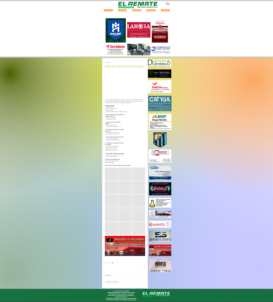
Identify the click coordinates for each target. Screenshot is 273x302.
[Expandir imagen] (111, 174)
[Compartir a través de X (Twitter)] (109, 262)
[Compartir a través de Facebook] (105, 262)
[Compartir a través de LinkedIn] (112, 262)
